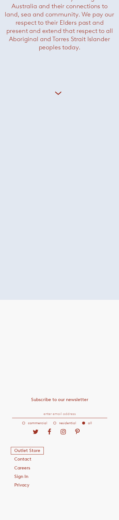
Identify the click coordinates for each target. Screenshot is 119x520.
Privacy (22, 485)
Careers (22, 468)
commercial (37, 423)
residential (67, 423)
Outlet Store (27, 450)
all (90, 423)
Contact (22, 459)
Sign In (21, 476)
